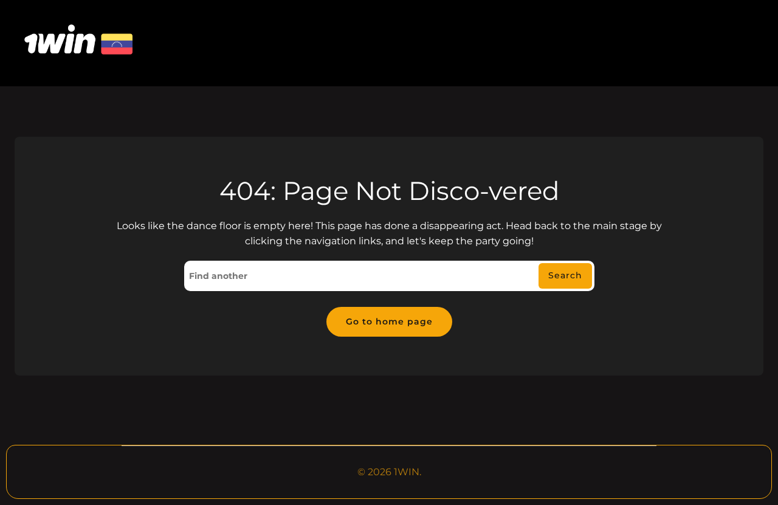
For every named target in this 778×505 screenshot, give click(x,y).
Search (565, 275)
